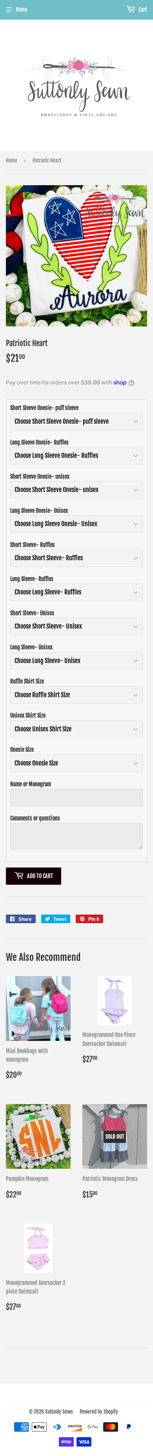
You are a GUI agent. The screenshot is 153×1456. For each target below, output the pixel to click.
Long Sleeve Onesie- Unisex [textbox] (39, 510)
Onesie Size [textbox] (22, 749)
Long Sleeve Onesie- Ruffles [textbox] (39, 442)
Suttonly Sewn (59, 1412)
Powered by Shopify (99, 1412)
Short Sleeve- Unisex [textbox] (32, 613)
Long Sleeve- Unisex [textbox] (31, 647)
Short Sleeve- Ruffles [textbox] (32, 544)
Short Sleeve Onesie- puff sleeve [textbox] (44, 408)
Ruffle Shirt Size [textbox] (27, 681)
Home (11, 160)
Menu (21, 9)
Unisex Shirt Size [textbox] (28, 715)
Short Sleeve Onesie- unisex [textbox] (39, 476)
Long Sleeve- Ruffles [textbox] (31, 579)
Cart (142, 9)
